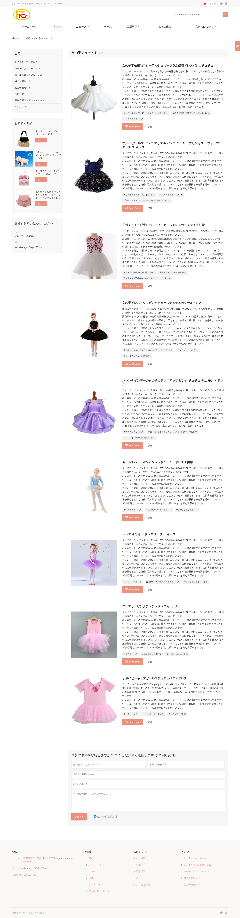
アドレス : (17, 858)
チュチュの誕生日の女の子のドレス (139, 272)
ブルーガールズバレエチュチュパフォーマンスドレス (147, 200)
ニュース (81, 26)
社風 (138, 865)
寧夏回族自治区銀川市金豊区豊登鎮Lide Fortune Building (48, 860)
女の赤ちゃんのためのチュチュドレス (162, 582)
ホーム (17, 38)
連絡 (15, 851)
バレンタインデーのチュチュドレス (139, 438)
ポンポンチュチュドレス (187, 510)
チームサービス (97, 865)
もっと (41, 140)
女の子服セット (23, 87)
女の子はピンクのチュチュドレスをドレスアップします (148, 350)
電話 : (15, 874)
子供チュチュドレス (177, 714)
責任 (138, 878)
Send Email (133, 126)
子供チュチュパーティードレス (173, 272)
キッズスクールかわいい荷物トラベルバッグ (48, 172)
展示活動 (140, 871)
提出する (79, 816)
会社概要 (140, 858)
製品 (56, 26)
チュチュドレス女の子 (152, 654)
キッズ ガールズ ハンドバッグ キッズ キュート (47, 132)
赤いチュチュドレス (132, 510)
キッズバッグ (21, 106)
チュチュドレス (130, 654)
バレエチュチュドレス (133, 119)
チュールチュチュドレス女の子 (137, 356)
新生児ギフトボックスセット (29, 100)
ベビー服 (19, 94)
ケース (108, 26)
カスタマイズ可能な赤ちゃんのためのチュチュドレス (147, 278)
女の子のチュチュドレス (153, 714)
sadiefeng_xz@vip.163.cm (29, 3)
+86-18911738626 (56, 3)
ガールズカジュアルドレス (28, 75)
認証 (91, 878)
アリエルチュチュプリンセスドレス (139, 195)
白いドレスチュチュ (132, 582)
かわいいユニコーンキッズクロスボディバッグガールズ (48, 155)
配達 (91, 858)
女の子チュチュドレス (26, 62)
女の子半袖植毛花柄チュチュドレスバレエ (191, 113)
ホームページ (29, 26)
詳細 (150, 126)
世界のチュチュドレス (133, 432)
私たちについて (204, 26)
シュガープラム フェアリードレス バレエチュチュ (146, 113)
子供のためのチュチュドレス (158, 510)
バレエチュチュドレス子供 (171, 195)
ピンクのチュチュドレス (177, 654)
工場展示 (132, 26)
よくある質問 (143, 884)
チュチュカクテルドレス (188, 350)
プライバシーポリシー (100, 891)
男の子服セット (23, 81)
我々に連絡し (166, 26)
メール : (16, 868)
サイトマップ (95, 884)
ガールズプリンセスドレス (28, 68)
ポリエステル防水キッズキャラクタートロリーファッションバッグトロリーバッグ (48, 195)
